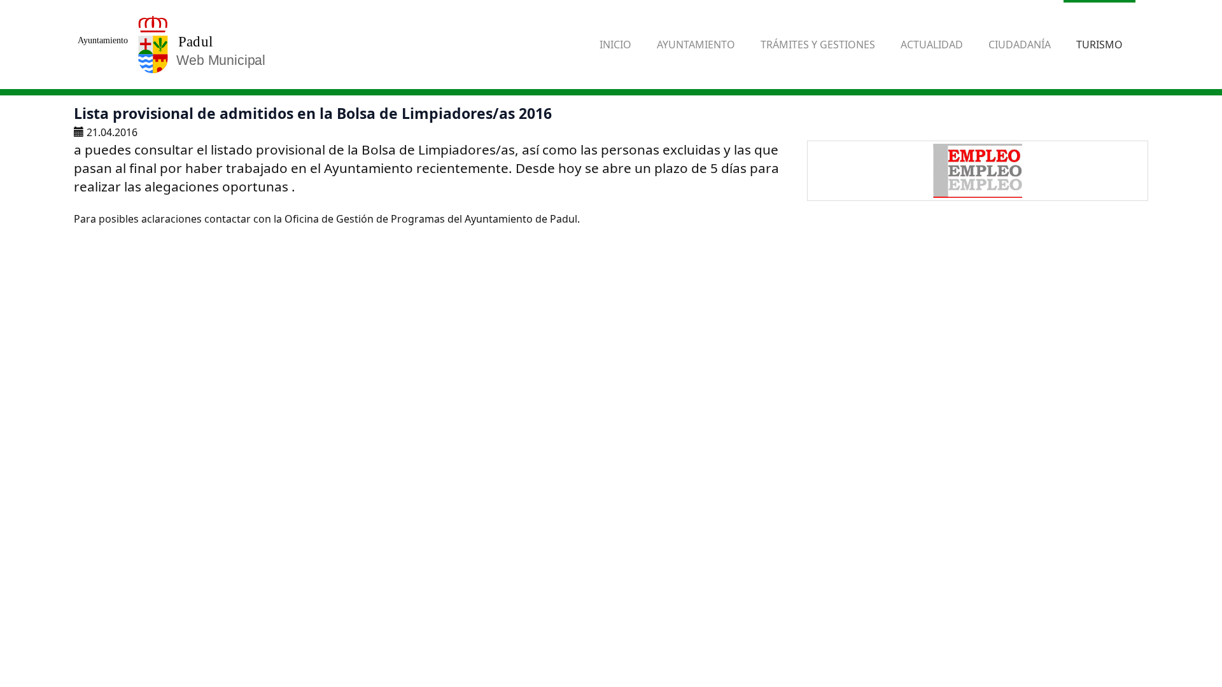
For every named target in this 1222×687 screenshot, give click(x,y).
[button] (696, 44)
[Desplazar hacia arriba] (1181, 646)
